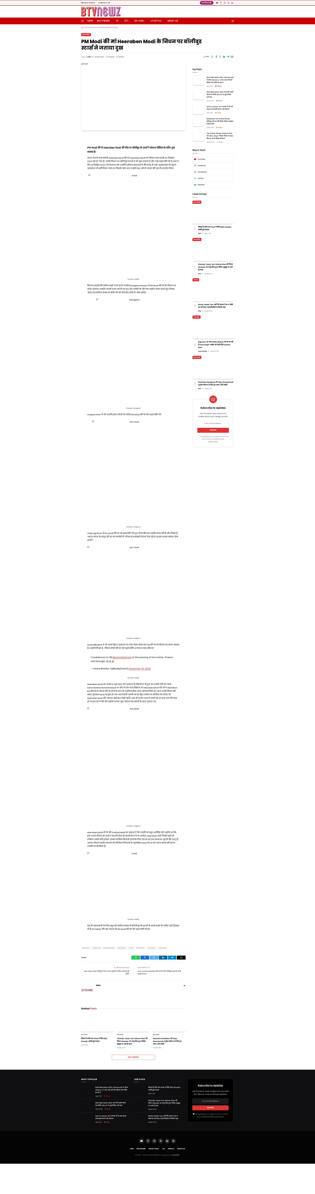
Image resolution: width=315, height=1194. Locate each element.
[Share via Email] (232, 57)
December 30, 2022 (140, 668)
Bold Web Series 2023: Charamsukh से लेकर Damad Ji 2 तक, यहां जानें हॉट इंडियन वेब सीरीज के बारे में (220, 80)
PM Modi (131, 948)
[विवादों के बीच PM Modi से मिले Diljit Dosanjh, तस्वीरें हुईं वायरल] (97, 1022)
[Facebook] (72, 148)
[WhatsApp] (72, 142)
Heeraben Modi (96, 948)
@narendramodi (122, 657)
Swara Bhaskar (152, 948)
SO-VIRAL (139, 21)
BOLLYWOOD (103, 21)
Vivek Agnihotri (163, 948)
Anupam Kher (85, 948)
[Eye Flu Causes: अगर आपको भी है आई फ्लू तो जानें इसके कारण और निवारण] (198, 109)
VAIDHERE (175, 1155)
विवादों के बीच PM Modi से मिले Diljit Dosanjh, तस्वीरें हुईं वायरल (94, 1040)
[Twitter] (72, 155)
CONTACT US (104, 3)
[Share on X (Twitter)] (220, 57)
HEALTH (196, 280)
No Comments (111, 57)
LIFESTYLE (156, 21)
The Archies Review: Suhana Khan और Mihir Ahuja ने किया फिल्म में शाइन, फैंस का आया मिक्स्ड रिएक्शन (220, 136)
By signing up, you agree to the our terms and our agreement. (214, 439)
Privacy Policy (219, 439)
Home (82, 28)
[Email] (72, 173)
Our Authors (141, 1149)
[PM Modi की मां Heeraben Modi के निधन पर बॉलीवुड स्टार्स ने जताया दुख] (133, 97)
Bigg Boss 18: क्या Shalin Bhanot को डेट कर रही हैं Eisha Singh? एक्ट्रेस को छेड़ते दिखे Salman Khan (215, 345)
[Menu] (82, 21)
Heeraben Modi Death (109, 948)
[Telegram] (72, 167)
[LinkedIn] (72, 161)
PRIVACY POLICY (88, 3)
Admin (89, 57)
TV (117, 21)
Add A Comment (133, 1057)
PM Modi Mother (140, 948)
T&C (163, 1149)
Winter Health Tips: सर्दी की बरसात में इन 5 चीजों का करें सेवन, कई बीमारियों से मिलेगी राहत (215, 306)
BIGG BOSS (196, 317)
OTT (126, 21)
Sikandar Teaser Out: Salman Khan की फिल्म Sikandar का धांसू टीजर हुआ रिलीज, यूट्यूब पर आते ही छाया (132, 1041)
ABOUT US (173, 21)
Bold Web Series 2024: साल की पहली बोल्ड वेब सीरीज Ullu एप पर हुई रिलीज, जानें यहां (220, 94)
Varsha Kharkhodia (202, 351)
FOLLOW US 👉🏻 (207, 2)
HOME (90, 21)
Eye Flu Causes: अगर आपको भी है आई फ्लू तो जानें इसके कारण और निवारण (220, 107)
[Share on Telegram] (228, 57)
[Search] (232, 21)
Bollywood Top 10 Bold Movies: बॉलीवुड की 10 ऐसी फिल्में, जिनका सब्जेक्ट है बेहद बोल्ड (220, 121)
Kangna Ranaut (122, 948)
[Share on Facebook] (216, 57)
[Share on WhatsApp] (212, 57)
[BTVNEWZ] (101, 12)
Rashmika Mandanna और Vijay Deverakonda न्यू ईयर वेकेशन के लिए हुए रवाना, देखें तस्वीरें (167, 1041)
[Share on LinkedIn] (224, 57)
